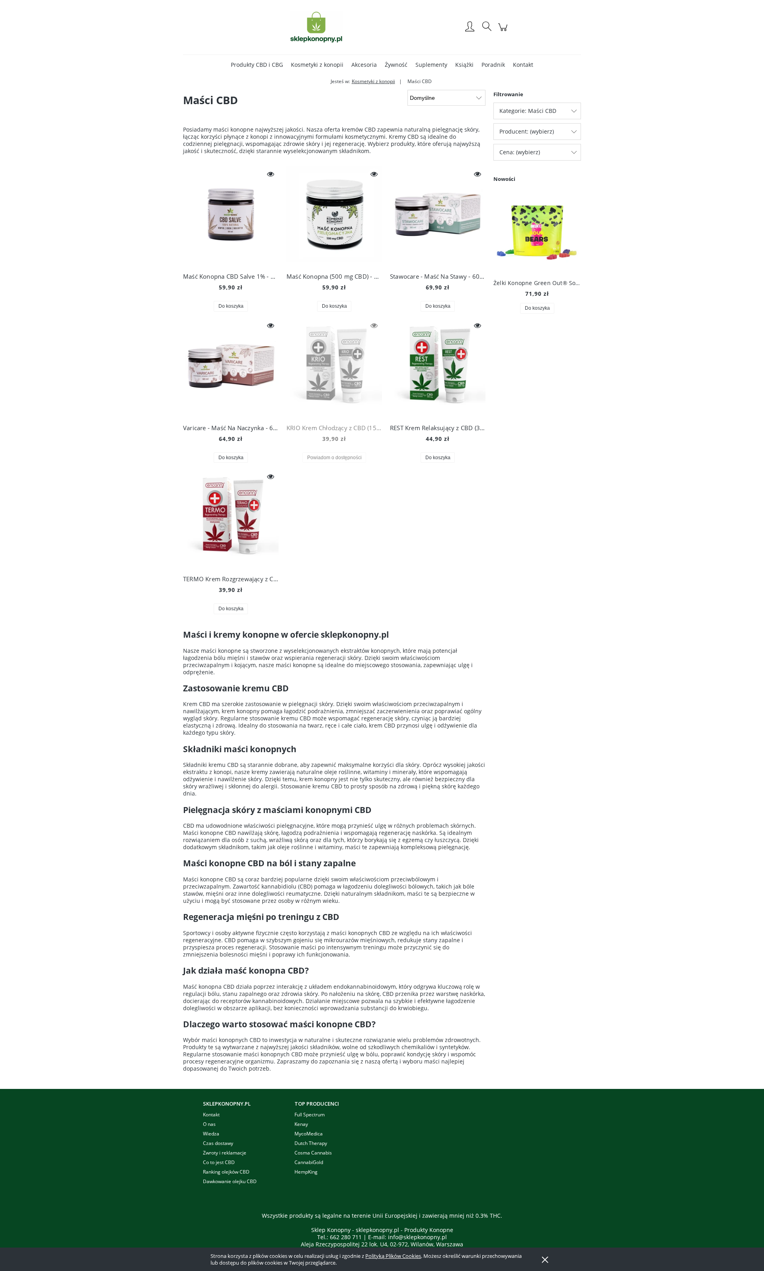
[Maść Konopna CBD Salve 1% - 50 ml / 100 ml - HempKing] (231, 216)
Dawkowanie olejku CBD (230, 1181)
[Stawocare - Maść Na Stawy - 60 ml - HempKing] (437, 216)
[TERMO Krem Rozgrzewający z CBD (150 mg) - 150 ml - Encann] (231, 518)
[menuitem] (257, 64)
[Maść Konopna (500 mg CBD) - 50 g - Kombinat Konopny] (334, 216)
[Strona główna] (316, 27)
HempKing (306, 1171)
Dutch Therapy (310, 1143)
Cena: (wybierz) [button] (519, 152)
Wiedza (211, 1133)
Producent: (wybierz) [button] (526, 131)
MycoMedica (308, 1133)
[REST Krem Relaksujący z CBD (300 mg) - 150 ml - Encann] (437, 367)
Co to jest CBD (219, 1162)
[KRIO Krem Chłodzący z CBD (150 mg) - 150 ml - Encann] (334, 367)
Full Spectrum (309, 1114)
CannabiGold (308, 1162)
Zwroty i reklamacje (224, 1152)
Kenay (301, 1124)
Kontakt (211, 1114)
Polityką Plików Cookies (393, 1255)
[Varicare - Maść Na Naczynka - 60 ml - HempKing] (231, 367)
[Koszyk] (504, 31)
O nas (209, 1124)
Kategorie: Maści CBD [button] (527, 110)
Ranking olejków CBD (226, 1171)
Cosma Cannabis (313, 1152)
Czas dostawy (218, 1143)
